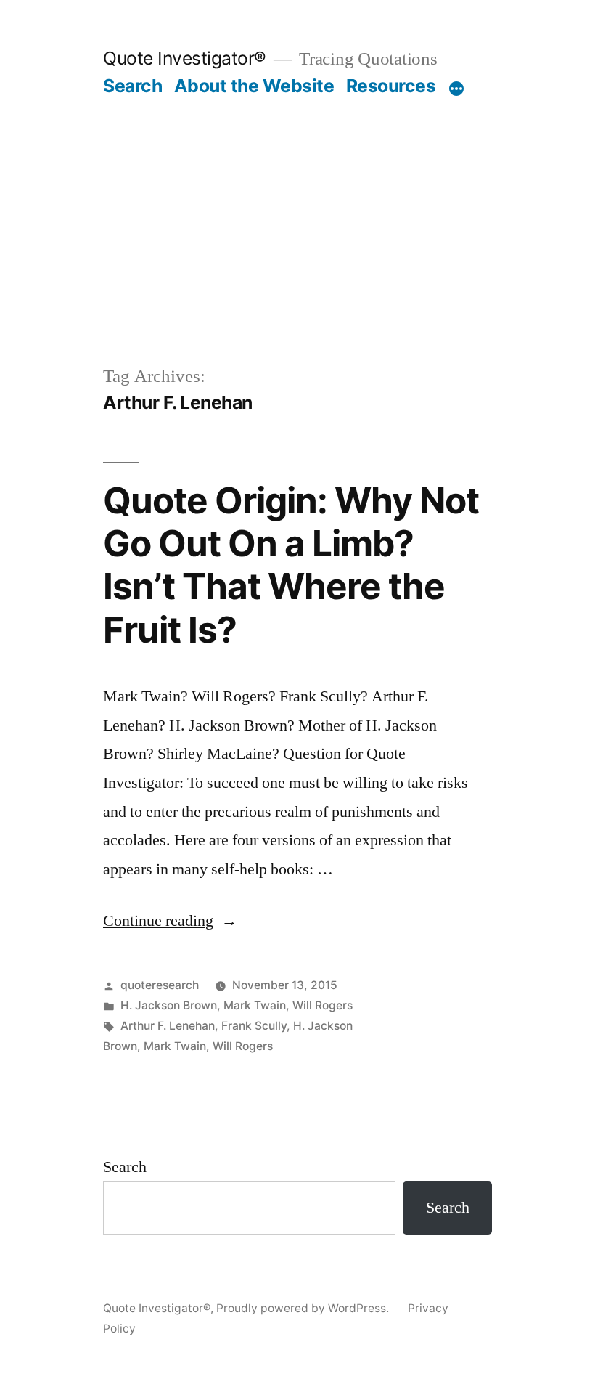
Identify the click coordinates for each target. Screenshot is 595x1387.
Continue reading (170, 921)
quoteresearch (159, 985)
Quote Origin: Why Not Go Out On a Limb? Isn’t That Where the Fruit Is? (291, 565)
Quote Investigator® (184, 58)
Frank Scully (254, 1026)
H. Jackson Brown (168, 1005)
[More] (456, 88)
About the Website (254, 86)
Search (132, 86)
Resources (391, 86)
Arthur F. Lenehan (167, 1026)
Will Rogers (322, 1005)
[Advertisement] (297, 254)
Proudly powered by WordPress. (304, 1308)
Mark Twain (254, 1005)
